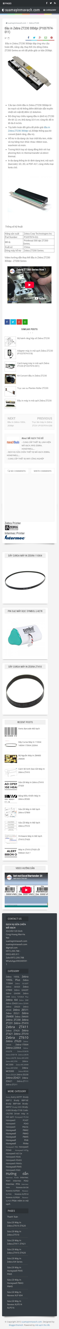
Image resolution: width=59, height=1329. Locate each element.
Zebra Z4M (23, 1000)
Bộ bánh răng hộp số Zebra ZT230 (33, 338)
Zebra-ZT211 (11, 1084)
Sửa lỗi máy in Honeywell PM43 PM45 (15, 1283)
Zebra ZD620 (13, 1006)
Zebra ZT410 (21, 1023)
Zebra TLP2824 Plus (19, 997)
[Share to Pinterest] (51, 37)
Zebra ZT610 (17, 1037)
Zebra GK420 (13, 987)
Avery (8, 1097)
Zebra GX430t (13, 993)
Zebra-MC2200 (22, 1058)
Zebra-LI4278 (11, 1058)
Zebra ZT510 (21, 1033)
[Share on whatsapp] (25, 322)
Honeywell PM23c (17, 1127)
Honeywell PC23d (21, 1117)
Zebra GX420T (21, 990)
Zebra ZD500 (23, 1003)
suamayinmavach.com (16, 941)
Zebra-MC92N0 (12, 1068)
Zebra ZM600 (21, 1016)
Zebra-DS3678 (22, 1051)
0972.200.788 (13, 951)
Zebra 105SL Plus (17, 978)
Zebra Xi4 (12, 999)
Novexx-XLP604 (13, 1197)
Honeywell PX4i (17, 1140)
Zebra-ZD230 (22, 1074)
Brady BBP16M (13, 1103)
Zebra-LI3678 (23, 1055)
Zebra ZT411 (17, 1026)
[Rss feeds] (55, 3)
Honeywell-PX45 (14, 1166)
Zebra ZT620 (13, 1041)
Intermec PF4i (13, 1184)
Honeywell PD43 (17, 1123)
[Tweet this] (13, 322)
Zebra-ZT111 (22, 1081)
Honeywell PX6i (12, 1147)
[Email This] (46, 37)
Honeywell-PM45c (14, 1163)
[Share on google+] (19, 322)
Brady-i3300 (17, 1107)
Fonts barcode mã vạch (29, 728)
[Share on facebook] (7, 322)
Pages (8, 3)
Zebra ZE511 (20, 1009)
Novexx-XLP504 (13, 1191)
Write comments (42, 471)
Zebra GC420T (21, 983)
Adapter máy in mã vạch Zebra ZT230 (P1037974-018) (35, 352)
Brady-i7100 (16, 1110)
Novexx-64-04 (22, 1187)
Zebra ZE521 (13, 1013)
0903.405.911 (12, 954)
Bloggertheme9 (16, 1325)
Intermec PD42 (20, 1181)
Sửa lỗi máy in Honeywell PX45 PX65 (15, 1270)
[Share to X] (34, 37)
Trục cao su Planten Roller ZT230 (32, 388)
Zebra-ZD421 (13, 1077)
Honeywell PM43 (17, 1133)
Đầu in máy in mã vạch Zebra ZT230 (34, 400)
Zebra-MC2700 (11, 1061)
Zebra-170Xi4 (22, 1044)
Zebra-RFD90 (23, 1071)
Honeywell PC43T (17, 1120)
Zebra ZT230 (13, 1019)
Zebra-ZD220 (11, 1074)
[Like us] (47, 3)
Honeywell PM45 (17, 1136)
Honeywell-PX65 (13, 1170)
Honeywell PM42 (17, 1130)
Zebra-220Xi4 (13, 1047)
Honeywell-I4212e (14, 1153)
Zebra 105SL (12, 976)
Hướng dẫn (17, 1173)
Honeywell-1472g (21, 1150)
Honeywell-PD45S (14, 1160)
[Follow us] (51, 3)
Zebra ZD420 (12, 1003)
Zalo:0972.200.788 (15, 957)
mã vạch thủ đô (42, 1325)
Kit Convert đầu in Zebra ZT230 (32, 375)
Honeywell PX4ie (17, 1143)
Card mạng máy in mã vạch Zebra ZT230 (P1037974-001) (33, 364)
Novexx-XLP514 (21, 1194)
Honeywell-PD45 (13, 1157)
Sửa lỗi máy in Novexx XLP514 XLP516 (14, 1304)
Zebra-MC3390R (22, 1065)
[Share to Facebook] (28, 37)
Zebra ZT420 (13, 1030)
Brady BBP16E (21, 1100)
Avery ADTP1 (17, 1097)
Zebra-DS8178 (11, 1055)
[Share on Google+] (40, 37)
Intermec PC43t (12, 1177)
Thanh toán (12, 1216)
